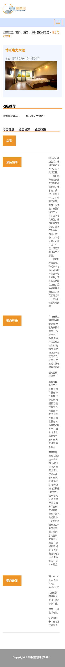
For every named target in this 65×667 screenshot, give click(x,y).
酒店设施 (24, 129)
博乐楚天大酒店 (35, 116)
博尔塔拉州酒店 (40, 32)
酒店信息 (8, 129)
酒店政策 (40, 129)
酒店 (26, 32)
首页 (17, 32)
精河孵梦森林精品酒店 (12, 116)
